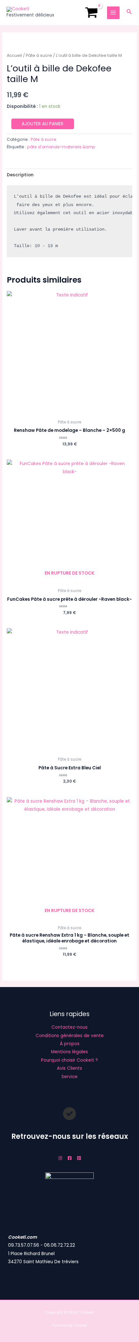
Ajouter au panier (42, 124)
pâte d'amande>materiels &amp (61, 147)
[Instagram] (60, 1158)
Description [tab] (20, 175)
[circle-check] (69, 1114)
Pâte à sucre (39, 55)
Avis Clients (69, 1068)
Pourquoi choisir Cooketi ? (69, 1060)
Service (69, 1077)
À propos (70, 1044)
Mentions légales (69, 1052)
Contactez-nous (69, 1027)
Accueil (14, 55)
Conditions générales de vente (70, 1036)
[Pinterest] (79, 1158)
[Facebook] (69, 1158)
